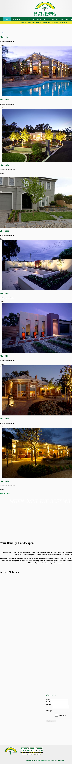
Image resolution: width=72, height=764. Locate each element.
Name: (48, 699)
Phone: (48, 704)
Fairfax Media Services (43, 760)
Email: (48, 702)
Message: (49, 711)
